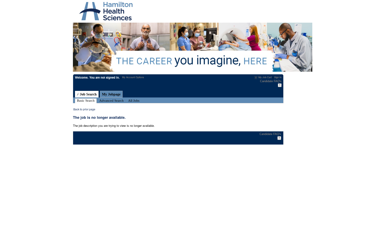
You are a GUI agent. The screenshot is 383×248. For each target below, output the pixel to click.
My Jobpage (111, 94)
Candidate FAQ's (270, 81)
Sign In (277, 77)
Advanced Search (111, 100)
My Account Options (133, 77)
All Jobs (133, 100)
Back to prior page (84, 109)
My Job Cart (265, 77)
